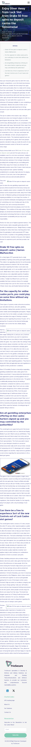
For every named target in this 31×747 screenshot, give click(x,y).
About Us (7, 704)
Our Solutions (8, 708)
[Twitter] (14, 691)
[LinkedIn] (7, 691)
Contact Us (7, 712)
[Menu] (28, 2)
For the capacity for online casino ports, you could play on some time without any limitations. (16, 58)
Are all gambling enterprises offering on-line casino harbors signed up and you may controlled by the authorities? (16, 65)
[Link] (5, 2)
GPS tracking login (9, 700)
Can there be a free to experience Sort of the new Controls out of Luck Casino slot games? (17, 73)
